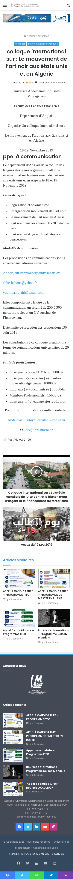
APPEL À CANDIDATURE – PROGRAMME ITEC (18, 593)
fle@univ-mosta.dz (39, 430)
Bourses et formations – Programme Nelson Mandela (53, 634)
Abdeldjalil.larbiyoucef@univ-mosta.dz (31, 273)
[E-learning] (36, 17)
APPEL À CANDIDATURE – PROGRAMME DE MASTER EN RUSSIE (53, 594)
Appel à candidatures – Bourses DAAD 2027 (42, 786)
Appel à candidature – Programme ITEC (18, 632)
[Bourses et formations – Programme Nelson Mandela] (54, 618)
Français (14, 853)
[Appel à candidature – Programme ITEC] (19, 618)
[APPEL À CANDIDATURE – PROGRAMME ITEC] (19, 578)
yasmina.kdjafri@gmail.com (23, 292)
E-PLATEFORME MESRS (35, 853)
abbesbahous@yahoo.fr (20, 283)
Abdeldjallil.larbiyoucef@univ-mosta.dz (36, 420)
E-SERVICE (58, 853)
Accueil (30, 35)
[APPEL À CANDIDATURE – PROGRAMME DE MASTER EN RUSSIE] (54, 578)
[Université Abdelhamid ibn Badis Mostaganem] (24, 5)
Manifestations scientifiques (43, 43)
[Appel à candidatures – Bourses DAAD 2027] (13, 789)
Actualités (43, 35)
